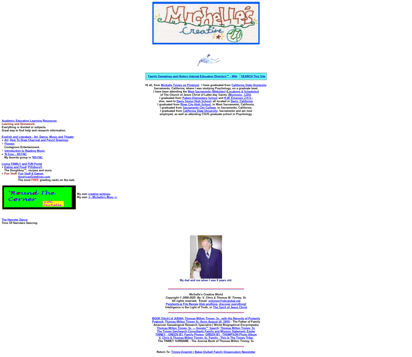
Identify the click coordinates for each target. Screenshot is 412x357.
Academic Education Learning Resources (29, 120)
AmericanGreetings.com (34, 176)
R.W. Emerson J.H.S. (238, 98)
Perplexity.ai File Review (182, 304)
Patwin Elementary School (200, 98)
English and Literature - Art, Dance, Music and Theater (38, 136)
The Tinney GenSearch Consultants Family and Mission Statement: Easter (206, 331)
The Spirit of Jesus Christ (230, 307)
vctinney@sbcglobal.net (224, 300)
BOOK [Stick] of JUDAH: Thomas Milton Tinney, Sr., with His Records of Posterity (206, 318)
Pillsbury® (35, 167)
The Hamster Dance (14, 219)
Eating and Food (15, 167)
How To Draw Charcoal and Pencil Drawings (39, 140)
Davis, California (242, 101)
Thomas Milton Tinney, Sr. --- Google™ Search (188, 328)
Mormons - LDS (239, 94)
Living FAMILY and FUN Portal (22, 164)
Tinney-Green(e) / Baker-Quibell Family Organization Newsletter (213, 352)
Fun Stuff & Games (30, 173)
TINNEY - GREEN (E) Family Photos (179, 334)
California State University (249, 85)
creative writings (99, 194)
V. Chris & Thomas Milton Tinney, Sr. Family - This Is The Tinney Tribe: (206, 337)
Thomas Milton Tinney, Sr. (237, 328)
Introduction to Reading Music (25, 150)
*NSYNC (37, 157)
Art (6, 140)
